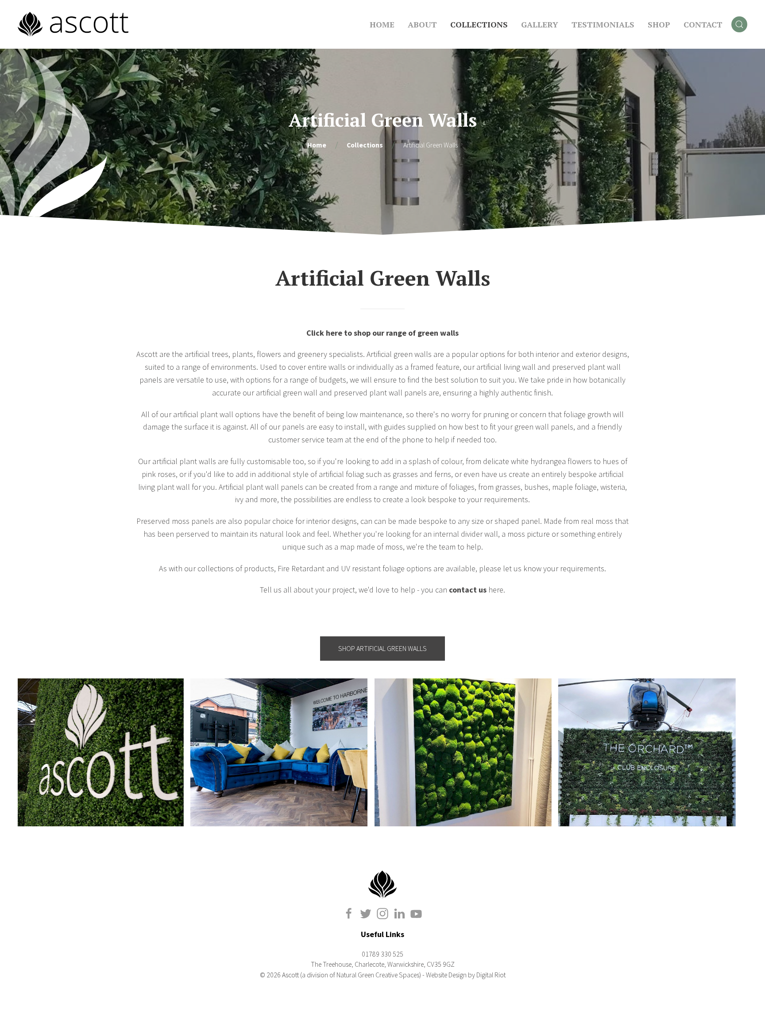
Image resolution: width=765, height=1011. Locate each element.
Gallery (539, 24)
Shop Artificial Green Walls (382, 648)
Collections (479, 24)
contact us (468, 590)
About (422, 24)
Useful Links (382, 934)
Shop (659, 24)
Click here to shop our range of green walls (382, 333)
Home (382, 24)
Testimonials (603, 24)
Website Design (446, 975)
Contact (703, 24)
